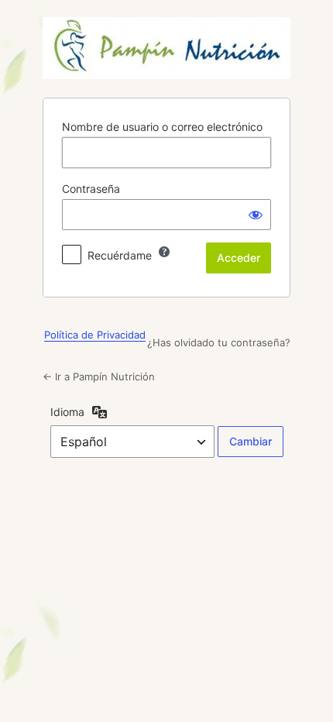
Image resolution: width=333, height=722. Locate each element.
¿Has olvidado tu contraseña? (218, 342)
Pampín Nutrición (166, 48)
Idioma (67, 411)
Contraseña (91, 188)
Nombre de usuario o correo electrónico (162, 126)
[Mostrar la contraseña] (255, 214)
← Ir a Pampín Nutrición (99, 376)
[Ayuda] (164, 251)
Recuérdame (120, 255)
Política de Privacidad (95, 334)
